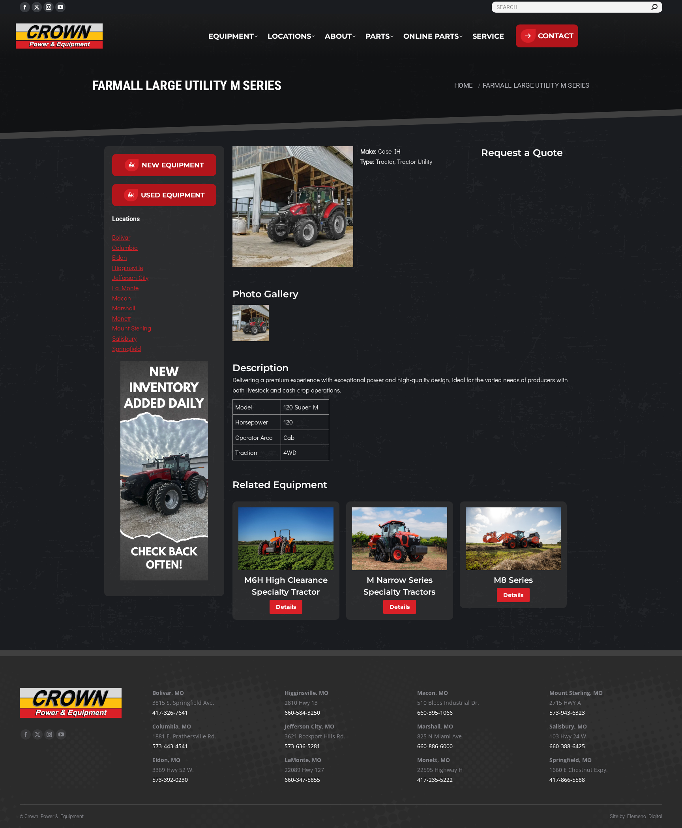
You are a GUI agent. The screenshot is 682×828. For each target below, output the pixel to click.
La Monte (125, 288)
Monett (121, 318)
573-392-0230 (170, 779)
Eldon (119, 257)
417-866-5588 (567, 779)
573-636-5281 (302, 746)
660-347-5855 (302, 779)
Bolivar (121, 237)
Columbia (125, 247)
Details (286, 606)
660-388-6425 (567, 746)
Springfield (126, 348)
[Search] (654, 7)
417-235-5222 (435, 779)
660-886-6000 (435, 746)
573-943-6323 (567, 712)
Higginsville (127, 267)
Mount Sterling (131, 328)
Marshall (123, 308)
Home (463, 85)
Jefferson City (130, 277)
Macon (121, 298)
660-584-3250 (302, 712)
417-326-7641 (170, 712)
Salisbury (124, 338)
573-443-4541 (170, 746)
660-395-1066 (435, 712)
